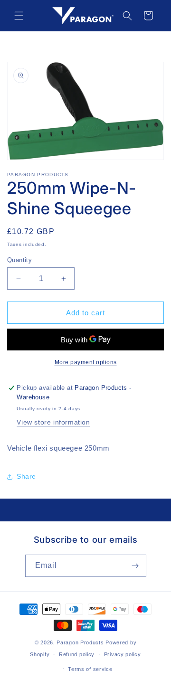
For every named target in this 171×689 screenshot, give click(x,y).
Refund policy (77, 654)
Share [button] (26, 476)
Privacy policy (122, 654)
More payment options (86, 362)
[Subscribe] (135, 566)
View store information (53, 422)
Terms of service (90, 669)
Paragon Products (80, 642)
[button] (19, 15)
